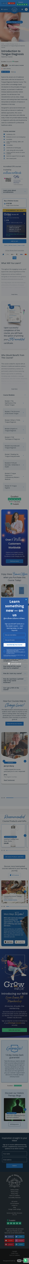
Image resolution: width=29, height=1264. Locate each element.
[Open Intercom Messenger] (25, 1260)
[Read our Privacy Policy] (24, 655)
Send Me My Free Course (14, 645)
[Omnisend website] (14, 662)
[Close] (26, 599)
